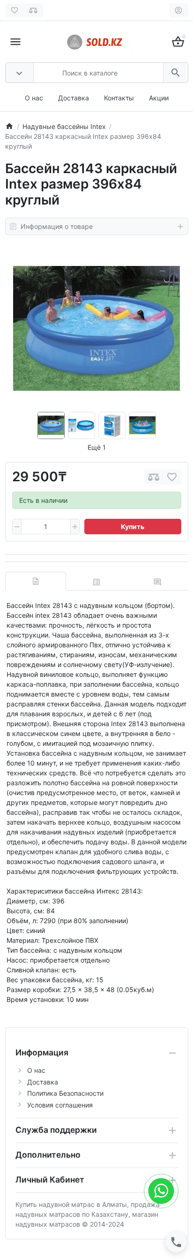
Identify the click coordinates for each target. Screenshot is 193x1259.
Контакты (119, 98)
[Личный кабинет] (178, 10)
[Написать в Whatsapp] (161, 1190)
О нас (34, 98)
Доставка (73, 98)
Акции (159, 98)
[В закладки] (172, 477)
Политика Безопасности (65, 1093)
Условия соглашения (60, 1105)
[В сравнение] (153, 477)
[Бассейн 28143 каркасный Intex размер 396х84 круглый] (96, 328)
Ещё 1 (97, 447)
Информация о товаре (57, 226)
